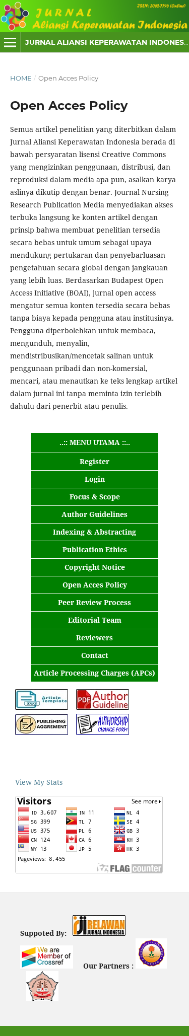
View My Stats (38, 782)
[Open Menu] (10, 42)
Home (21, 78)
